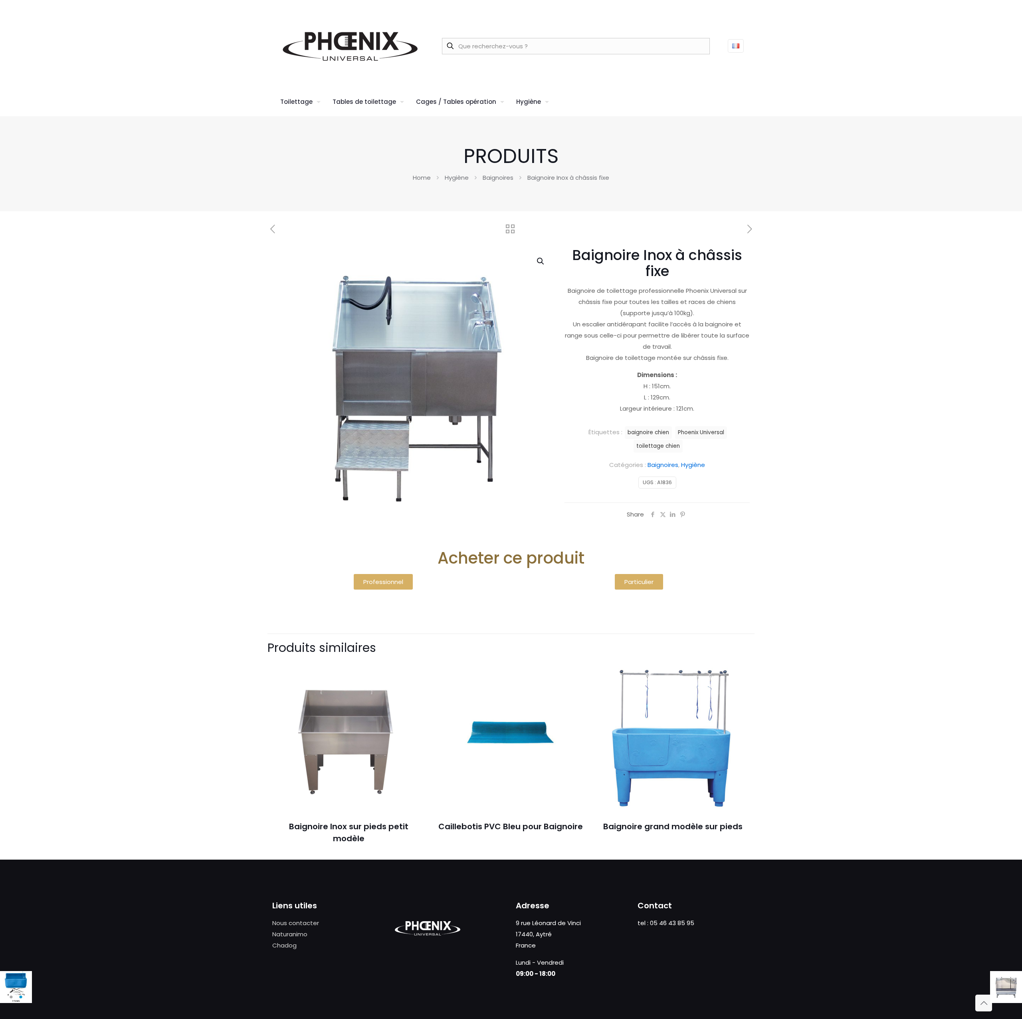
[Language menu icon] (736, 46)
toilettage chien (658, 446)
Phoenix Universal (701, 432)
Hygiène (457, 177)
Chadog (284, 945)
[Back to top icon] (983, 1003)
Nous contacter (295, 923)
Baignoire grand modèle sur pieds (673, 826)
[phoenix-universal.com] (350, 46)
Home (422, 177)
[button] (541, 261)
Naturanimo (289, 934)
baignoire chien (648, 432)
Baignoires (498, 177)
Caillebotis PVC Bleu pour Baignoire (510, 826)
